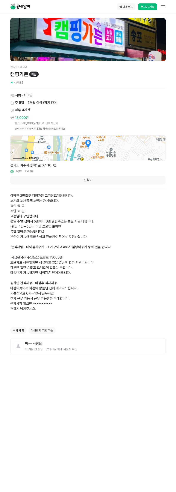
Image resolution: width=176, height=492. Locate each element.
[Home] (20, 6)
